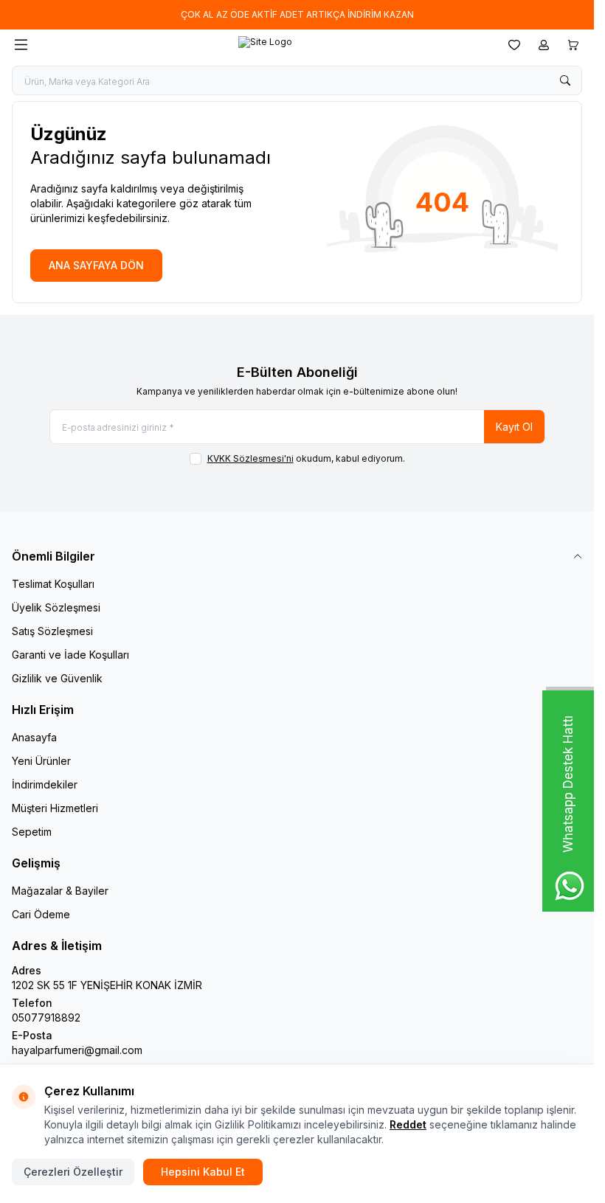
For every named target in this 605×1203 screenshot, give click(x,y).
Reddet (408, 1124)
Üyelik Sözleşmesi (56, 607)
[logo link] (265, 45)
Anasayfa (34, 737)
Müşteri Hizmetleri (55, 808)
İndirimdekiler (44, 784)
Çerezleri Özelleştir (73, 1171)
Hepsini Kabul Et (203, 1171)
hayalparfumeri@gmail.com (77, 1050)
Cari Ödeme (41, 914)
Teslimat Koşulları (53, 584)
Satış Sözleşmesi (52, 631)
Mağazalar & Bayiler (60, 890)
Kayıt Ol (514, 426)
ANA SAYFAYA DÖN (96, 265)
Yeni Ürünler (41, 761)
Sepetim (32, 831)
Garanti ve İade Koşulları (70, 654)
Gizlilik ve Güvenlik (57, 678)
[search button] (565, 80)
